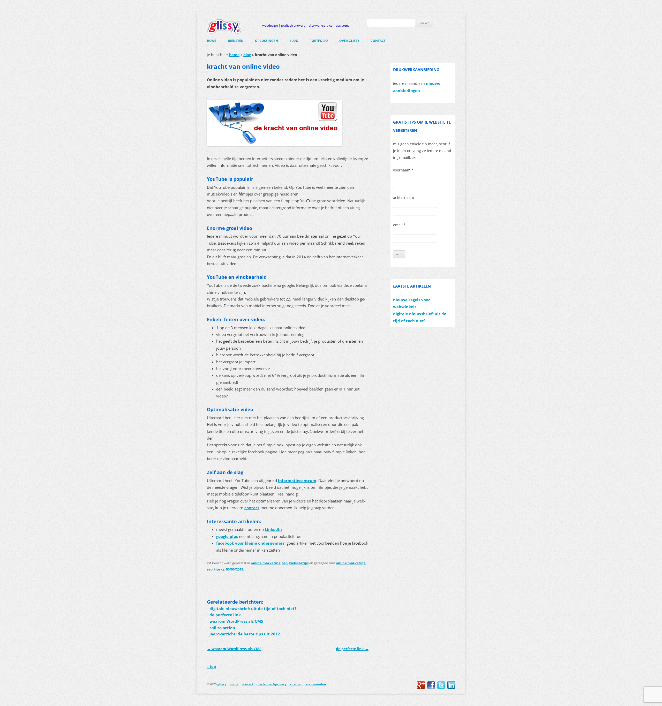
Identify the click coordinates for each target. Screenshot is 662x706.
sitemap (296, 684)
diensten (236, 41)
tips (217, 569)
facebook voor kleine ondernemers (250, 543)
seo (285, 563)
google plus (227, 536)
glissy (221, 684)
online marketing (265, 563)
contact (378, 41)
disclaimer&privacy (272, 684)
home (211, 41)
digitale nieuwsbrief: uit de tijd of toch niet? (252, 608)
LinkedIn (273, 529)
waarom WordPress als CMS (236, 621)
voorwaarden (316, 684)
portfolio (319, 41)
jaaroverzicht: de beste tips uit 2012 (244, 634)
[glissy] (224, 27)
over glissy (349, 41)
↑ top (211, 666)
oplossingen (266, 41)
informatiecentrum (297, 480)
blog (293, 41)
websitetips (299, 563)
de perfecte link (225, 615)
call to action (222, 627)
